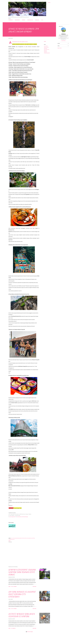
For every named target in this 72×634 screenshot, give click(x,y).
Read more (34, 586)
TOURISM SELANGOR (11, 539)
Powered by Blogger (30, 631)
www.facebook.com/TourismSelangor (22, 516)
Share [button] (45, 41)
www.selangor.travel (12, 516)
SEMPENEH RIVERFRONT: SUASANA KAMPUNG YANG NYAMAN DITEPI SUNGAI (22, 572)
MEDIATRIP (45, 48)
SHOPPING (45, 51)
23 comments (13, 628)
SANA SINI (45, 50)
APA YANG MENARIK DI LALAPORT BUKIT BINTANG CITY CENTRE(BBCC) (22, 594)
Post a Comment (14, 586)
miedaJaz (63, 34)
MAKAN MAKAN (46, 47)
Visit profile (63, 40)
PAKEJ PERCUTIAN (46, 49)
